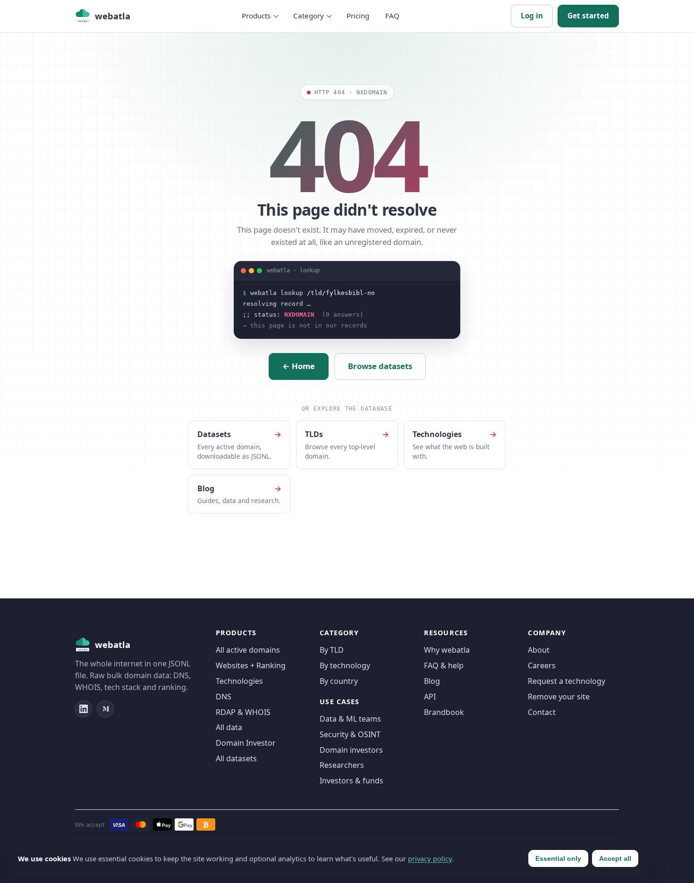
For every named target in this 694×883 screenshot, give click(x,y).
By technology (345, 665)
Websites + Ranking (251, 665)
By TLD (332, 650)
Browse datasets (380, 366)
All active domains (248, 650)
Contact (542, 712)
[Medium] (105, 708)
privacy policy (430, 858)
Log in (532, 15)
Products (256, 15)
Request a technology (566, 681)
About (539, 650)
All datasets (236, 758)
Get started (588, 15)
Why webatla (447, 650)
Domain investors (351, 750)
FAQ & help (444, 665)
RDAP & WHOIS (243, 712)
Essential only (558, 858)
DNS (223, 696)
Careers (542, 665)
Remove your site (559, 696)
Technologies (239, 681)
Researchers (342, 765)
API (430, 696)
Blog (432, 681)
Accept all (615, 858)
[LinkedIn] (83, 708)
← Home (298, 366)
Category (308, 15)
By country (339, 681)
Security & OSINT (350, 734)
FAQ (392, 15)
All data (229, 727)
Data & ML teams (350, 719)
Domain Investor (246, 743)
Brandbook (444, 712)
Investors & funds (351, 780)
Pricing (358, 15)
